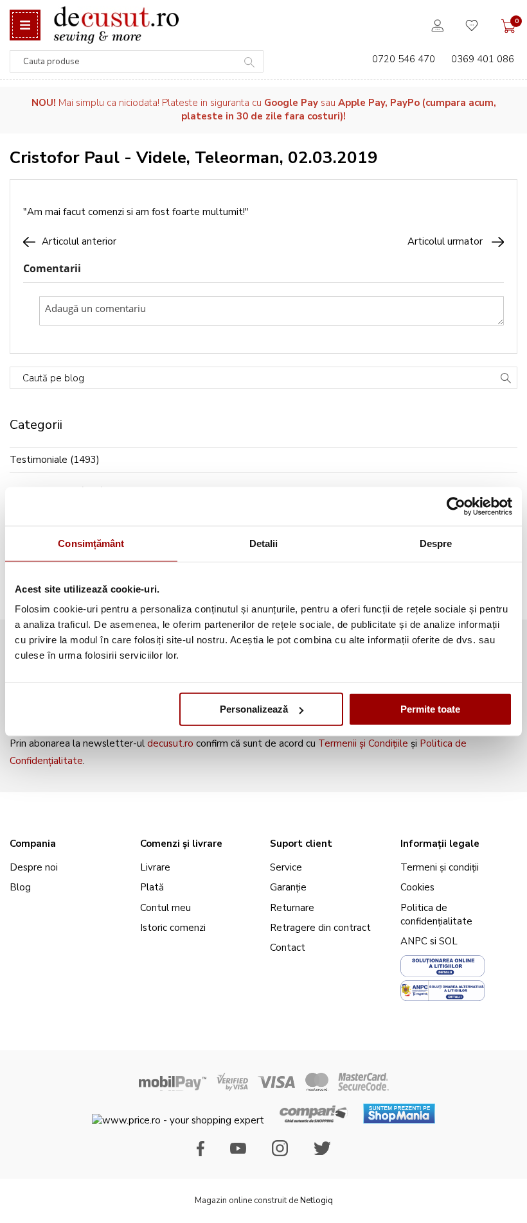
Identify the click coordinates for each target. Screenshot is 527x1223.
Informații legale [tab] (439, 843)
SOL (448, 941)
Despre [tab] (436, 542)
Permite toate (430, 709)
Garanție (288, 887)
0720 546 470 (403, 59)
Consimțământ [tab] (91, 542)
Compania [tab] (33, 843)
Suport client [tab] (301, 843)
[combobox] (137, 61)
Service (286, 867)
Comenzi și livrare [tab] (181, 843)
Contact (287, 947)
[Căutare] (505, 379)
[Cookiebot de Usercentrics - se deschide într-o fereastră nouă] (456, 506)
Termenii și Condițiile (363, 743)
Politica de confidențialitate (436, 914)
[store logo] (116, 25)
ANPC (413, 941)
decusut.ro (170, 743)
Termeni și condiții (439, 867)
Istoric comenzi (173, 927)
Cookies (417, 887)
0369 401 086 (482, 59)
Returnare (292, 907)
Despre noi (34, 867)
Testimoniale (38, 459)
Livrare (155, 867)
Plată (152, 887)
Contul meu (165, 907)
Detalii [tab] (263, 542)
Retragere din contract (320, 927)
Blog (20, 887)
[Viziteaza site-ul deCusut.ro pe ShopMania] (399, 1120)
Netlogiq (316, 1200)
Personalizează (254, 709)
